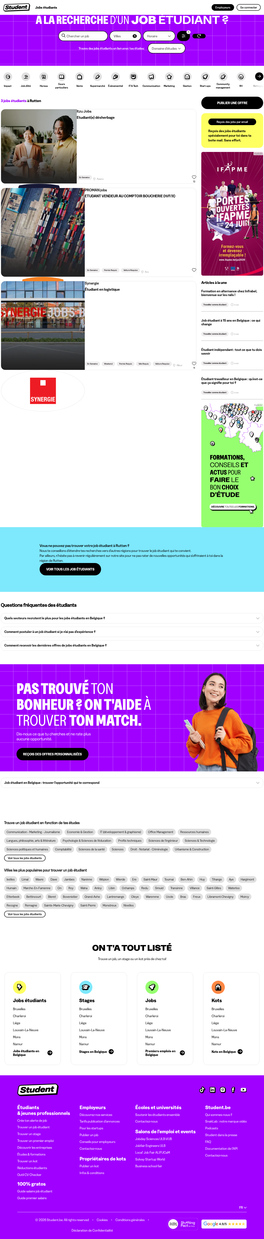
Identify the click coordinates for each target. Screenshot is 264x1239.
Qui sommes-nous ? (218, 1115)
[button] (125, 36)
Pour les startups (91, 1128)
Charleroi (19, 1016)
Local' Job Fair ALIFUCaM (152, 1152)
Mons (16, 1037)
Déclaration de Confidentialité (92, 1230)
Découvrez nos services (96, 1115)
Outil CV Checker (29, 1175)
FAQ (208, 1142)
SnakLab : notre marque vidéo (226, 1121)
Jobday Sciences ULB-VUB (153, 1139)
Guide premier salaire (32, 1198)
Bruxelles (19, 1009)
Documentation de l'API (221, 1148)
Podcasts (211, 1128)
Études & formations (31, 1154)
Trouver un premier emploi (35, 1141)
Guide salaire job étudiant (34, 1191)
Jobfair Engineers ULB (150, 1146)
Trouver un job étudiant (33, 1127)
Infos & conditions (92, 1173)
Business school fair (148, 1166)
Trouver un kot (27, 1161)
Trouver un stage (29, 1134)
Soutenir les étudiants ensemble (157, 1115)
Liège (16, 1023)
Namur (18, 1044)
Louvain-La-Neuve (25, 1030)
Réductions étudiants (32, 1168)
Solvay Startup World (150, 1159)
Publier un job (89, 1135)
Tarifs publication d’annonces (100, 1121)
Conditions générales (130, 1220)
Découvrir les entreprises (34, 1147)
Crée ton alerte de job (32, 1120)
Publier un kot (89, 1166)
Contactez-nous (91, 1148)
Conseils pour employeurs (97, 1142)
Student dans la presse (221, 1135)
